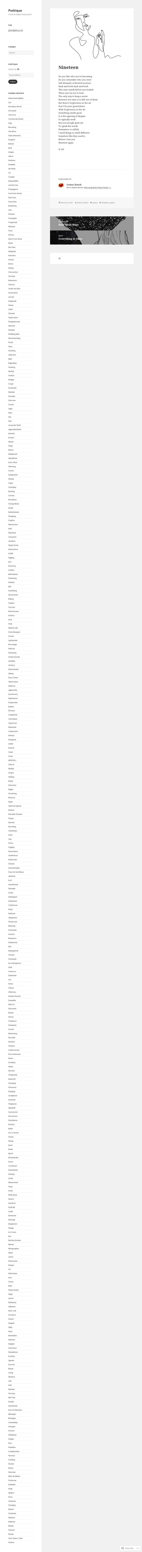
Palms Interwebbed (15, 98)
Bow (10, 1443)
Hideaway (12, 1302)
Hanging (11, 1091)
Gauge (10, 384)
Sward (10, 1319)
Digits (10, 1294)
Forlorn (11, 1431)
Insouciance (13, 851)
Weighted (12, 251)
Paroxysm (12, 110)
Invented (11, 1100)
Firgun (11, 818)
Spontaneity (13, 595)
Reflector (11, 1522)
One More (12, 131)
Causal (11, 404)
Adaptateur (12, 917)
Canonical (12, 537)
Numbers (12, 1447)
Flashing (11, 367)
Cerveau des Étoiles (15, 119)
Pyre (10, 1277)
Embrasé (11, 913)
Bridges (11, 379)
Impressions (13, 698)
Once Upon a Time (15, 1538)
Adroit (10, 156)
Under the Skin (14, 288)
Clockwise (12, 1513)
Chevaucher (13, 272)
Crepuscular (13, 731)
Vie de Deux (13, 293)
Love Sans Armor (15, 193)
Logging (11, 847)
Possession (12, 1025)
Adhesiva (12, 1306)
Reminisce (12, 938)
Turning (11, 276)
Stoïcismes (12, 930)
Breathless (12, 499)
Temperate (12, 1104)
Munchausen (13, 611)
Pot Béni (11, 1356)
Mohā (10, 243)
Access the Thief (14, 425)
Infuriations (13, 549)
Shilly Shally (13, 1290)
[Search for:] (20, 53)
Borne (10, 264)
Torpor (11, 773)
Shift (10, 967)
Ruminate (12, 1215)
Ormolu (11, 955)
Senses (10, 1137)
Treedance (12, 1021)
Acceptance (12, 1095)
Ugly (10, 123)
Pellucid (11, 648)
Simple (11, 152)
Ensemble (12, 1000)
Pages (10, 802)
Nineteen (105, 202)
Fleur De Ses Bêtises (16, 872)
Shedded (11, 164)
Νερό (10, 1331)
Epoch (10, 1153)
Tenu (10, 346)
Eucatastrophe (14, 868)
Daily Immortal (14, 135)
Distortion (12, 785)
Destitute (11, 160)
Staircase (12, 400)
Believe (11, 144)
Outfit (10, 1211)
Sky (9, 417)
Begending (12, 363)
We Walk (11, 168)
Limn (10, 835)
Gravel (11, 1029)
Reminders (12, 1335)
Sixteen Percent (14, 996)
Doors (10, 1162)
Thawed (11, 313)
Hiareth (11, 822)
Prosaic (11, 437)
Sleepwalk (12, 301)
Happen (11, 1344)
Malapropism (13, 1248)
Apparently (12, 690)
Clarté (10, 1257)
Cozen (10, 752)
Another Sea (13, 185)
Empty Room (13, 545)
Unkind (11, 603)
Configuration (13, 1451)
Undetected (12, 1075)
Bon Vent (11, 247)
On (9, 173)
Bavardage (12, 644)
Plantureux (12, 1261)
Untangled (12, 218)
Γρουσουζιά (12, 1112)
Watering (12, 466)
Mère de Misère (14, 1476)
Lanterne (12, 1203)
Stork (10, 1191)
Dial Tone (12, 197)
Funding (11, 1460)
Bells (10, 1286)
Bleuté (10, 1369)
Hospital (11, 139)
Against (11, 1360)
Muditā (11, 768)
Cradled (11, 177)
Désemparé (12, 897)
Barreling (12, 826)
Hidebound (12, 454)
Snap (10, 1186)
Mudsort (11, 1377)
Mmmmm (12, 533)
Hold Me (11, 1207)
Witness (11, 214)
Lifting (10, 673)
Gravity (11, 495)
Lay (9, 102)
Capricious (12, 723)
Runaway (12, 566)
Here (10, 413)
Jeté (9, 586)
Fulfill (10, 553)
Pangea (11, 1265)
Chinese (11, 864)
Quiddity (11, 661)
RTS (9, 946)
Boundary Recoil (15, 106)
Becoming (12, 127)
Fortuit (11, 636)
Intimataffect (13, 181)
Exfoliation (12, 901)
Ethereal (11, 326)
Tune (10, 230)
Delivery (11, 1340)
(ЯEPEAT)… (12, 760)
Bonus (10, 1468)
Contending (12, 1422)
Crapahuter (12, 715)
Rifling (11, 599)
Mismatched (13, 1182)
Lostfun (11, 570)
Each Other (12, 462)
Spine (10, 1253)
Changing (12, 1083)
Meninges (12, 1414)
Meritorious (13, 524)
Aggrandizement (14, 429)
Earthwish (12, 388)
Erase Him (12, 201)
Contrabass (12, 719)
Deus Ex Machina (15, 1410)
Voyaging (12, 1505)
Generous (12, 971)
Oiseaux (11, 1046)
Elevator (11, 1071)
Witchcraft (12, 922)
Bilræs (10, 1013)
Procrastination (14, 1054)
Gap (10, 839)
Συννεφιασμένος (14, 963)
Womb (10, 1534)
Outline (11, 375)
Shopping (12, 516)
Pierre (10, 1058)
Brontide (11, 1037)
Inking (10, 268)
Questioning (13, 884)
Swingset (11, 1426)
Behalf (10, 1509)
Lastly (10, 1178)
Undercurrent (13, 1050)
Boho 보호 (12, 1311)
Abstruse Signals (14, 806)
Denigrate (12, 739)
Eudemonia (12, 942)
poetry (94, 202)
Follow (13, 81)
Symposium (13, 475)
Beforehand (13, 574)
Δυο (9, 979)
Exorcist (11, 1364)
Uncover (11, 607)
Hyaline (11, 1042)
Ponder (11, 1402)
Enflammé (12, 975)
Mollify (11, 371)
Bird (10, 148)
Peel (10, 421)
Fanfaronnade (14, 657)
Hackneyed (12, 1406)
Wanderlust (13, 1352)
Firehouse (12, 1480)
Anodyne (11, 541)
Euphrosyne (13, 317)
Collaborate (12, 905)
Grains (11, 470)
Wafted (11, 479)
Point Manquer (14, 632)
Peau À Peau (13, 677)
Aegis (10, 408)
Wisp (10, 1489)
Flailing (11, 1174)
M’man (11, 235)
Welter (11, 442)
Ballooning (12, 1033)
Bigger (10, 789)
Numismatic (13, 1170)
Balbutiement (13, 512)
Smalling (11, 350)
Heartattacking (14, 338)
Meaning (11, 926)
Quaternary (13, 694)
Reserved (11, 1079)
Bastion (11, 810)
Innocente (12, 1008)
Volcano (11, 284)
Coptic (10, 483)
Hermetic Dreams (15, 814)
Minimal (11, 226)
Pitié (10, 528)
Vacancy (11, 1455)
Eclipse (11, 1439)
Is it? (10, 880)
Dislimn (11, 582)
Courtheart (12, 1166)
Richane (11, 710)
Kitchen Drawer (14, 1240)
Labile (10, 744)
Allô (10, 1381)
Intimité (11, 433)
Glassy (10, 1282)
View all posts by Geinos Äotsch (96, 187)
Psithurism (12, 859)
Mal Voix (11, 1397)
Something (12, 590)
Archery (11, 665)
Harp (10, 909)
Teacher (11, 1530)
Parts (10, 1497)
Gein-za (11, 764)
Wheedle (11, 888)
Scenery (11, 934)
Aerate (10, 1298)
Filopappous (13, 189)
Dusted (11, 1464)
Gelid (10, 309)
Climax (11, 988)
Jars (9, 562)
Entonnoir (12, 1087)
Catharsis (12, 1501)
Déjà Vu (11, 1004)
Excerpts (11, 396)
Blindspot (12, 1418)
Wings (10, 1141)
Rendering (12, 206)
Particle (11, 1124)
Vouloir (11, 1542)
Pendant (11, 330)
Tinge (10, 446)
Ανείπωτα (12, 115)
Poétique (15, 10)
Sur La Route (13, 1133)
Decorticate (12, 1116)
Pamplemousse (14, 321)
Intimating (12, 578)
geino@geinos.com (15, 30)
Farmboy (12, 1062)
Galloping (12, 487)
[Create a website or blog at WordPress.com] (59, 258)
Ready (10, 781)
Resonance (12, 280)
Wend (10, 1066)
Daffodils (11, 1484)
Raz (9, 1236)
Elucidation (12, 1120)
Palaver (11, 748)
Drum (10, 342)
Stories (11, 259)
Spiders (11, 1493)
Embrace (11, 686)
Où (9, 1269)
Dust (10, 619)
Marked (11, 392)
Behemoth (12, 727)
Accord (11, 297)
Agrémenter (13, 640)
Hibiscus (11, 1517)
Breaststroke (13, 1157)
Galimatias (12, 831)
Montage (11, 1220)
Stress (10, 984)
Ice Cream (12, 1232)
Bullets (11, 706)
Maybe (11, 1526)
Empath (11, 1323)
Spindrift (11, 1108)
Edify (10, 1327)
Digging (11, 557)
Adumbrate (12, 458)
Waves (10, 1017)
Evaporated (12, 702)
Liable (10, 508)
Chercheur (12, 1348)
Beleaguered (13, 951)
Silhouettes (12, 1273)
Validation (12, 1435)
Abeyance (12, 355)
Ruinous (11, 797)
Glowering (12, 793)
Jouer (10, 1145)
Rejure (11, 450)
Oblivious (12, 992)
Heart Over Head (15, 239)
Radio (10, 1128)
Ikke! (10, 359)
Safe (10, 1385)
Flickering (12, 653)
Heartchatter (13, 669)
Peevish (11, 735)
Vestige (11, 1228)
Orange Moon (13, 504)
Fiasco (10, 843)
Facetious (12, 1315)
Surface (11, 615)
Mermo (11, 1244)
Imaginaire (12, 1224)
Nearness (12, 1472)
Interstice (12, 255)
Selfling (11, 777)
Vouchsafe (12, 959)
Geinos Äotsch (82, 202)
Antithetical (13, 855)
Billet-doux (12, 1195)
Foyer (10, 756)
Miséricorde (13, 628)
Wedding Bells (13, 334)
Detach (11, 1199)
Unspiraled (12, 222)
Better (10, 1149)
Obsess (10, 305)
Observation (13, 682)
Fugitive (11, 520)
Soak (10, 624)
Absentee (11, 876)
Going (10, 1373)
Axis (10, 210)
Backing (11, 491)
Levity (10, 893)
